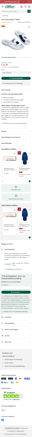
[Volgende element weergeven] (30, 181)
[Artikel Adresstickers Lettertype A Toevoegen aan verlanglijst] (14, 153)
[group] (16, 40)
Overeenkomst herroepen (12, 428)
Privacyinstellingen (21, 434)
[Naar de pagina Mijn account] (21, 6)
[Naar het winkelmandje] (29, 6)
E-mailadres (4, 285)
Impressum (24, 428)
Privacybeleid (11, 431)
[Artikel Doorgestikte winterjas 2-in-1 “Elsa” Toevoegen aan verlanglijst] (29, 153)
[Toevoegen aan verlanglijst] (29, 27)
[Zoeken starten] (29, 11)
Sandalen (5, 15)
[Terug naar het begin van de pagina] (30, 425)
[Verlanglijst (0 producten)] (25, 6)
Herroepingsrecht (10, 434)
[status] (14, 11)
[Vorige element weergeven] (2, 181)
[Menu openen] (2, 6)
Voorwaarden (20, 431)
